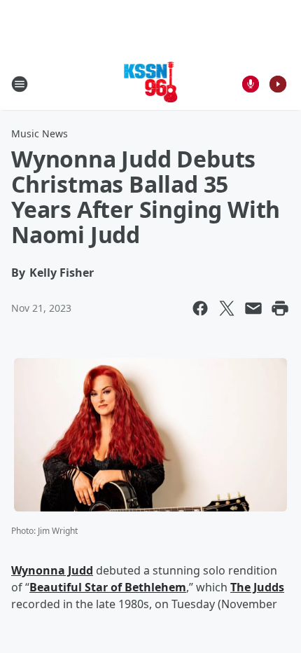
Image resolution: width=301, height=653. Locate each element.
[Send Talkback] (250, 84)
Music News (39, 133)
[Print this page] (280, 308)
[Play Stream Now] (278, 84)
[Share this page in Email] (253, 308)
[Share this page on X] (227, 308)
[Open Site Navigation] (19, 84)
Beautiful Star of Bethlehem (107, 587)
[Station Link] (150, 83)
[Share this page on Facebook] (200, 308)
